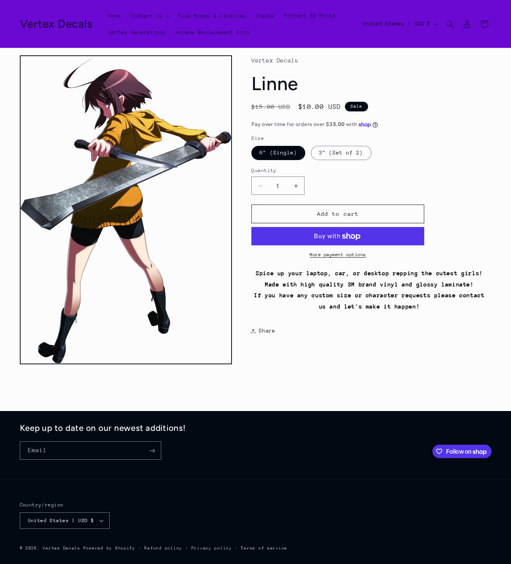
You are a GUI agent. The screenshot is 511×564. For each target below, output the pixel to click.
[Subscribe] (151, 450)
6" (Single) (278, 153)
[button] (149, 15)
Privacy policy (212, 548)
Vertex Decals (61, 548)
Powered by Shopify (109, 548)
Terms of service (264, 548)
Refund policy (163, 548)
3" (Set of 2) (341, 153)
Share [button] (267, 331)
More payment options (338, 255)
